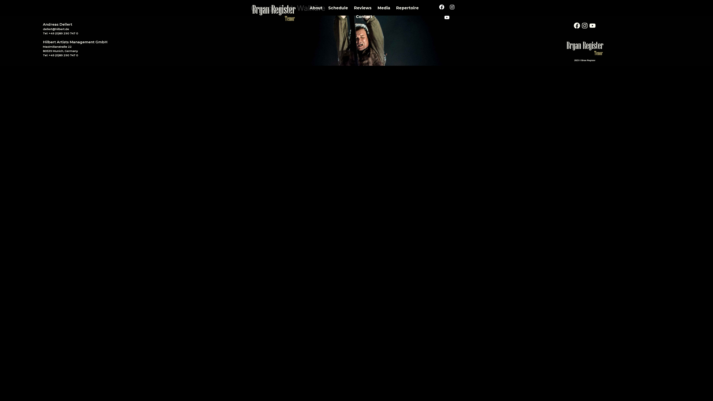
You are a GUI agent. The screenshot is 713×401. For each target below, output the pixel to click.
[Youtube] (447, 17)
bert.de (64, 29)
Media (383, 8)
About (316, 8)
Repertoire (407, 8)
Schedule (338, 8)
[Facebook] (442, 7)
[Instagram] (452, 7)
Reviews (363, 8)
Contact (364, 16)
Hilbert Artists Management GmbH (75, 42)
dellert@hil (51, 29)
